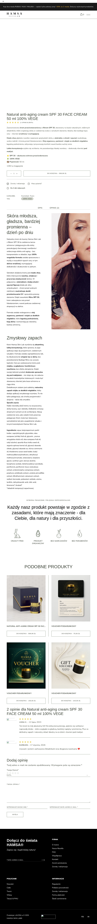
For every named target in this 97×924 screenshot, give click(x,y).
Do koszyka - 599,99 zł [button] (26, 634)
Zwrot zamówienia (59, 863)
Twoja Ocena (12, 770)
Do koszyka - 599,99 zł (57, 173)
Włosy (9, 895)
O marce (55, 845)
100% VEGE (27, 199)
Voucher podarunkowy (63, 626)
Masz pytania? (36, 183)
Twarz (32, 196)
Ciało (9, 887)
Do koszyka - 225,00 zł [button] (71, 701)
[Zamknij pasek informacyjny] (3, 1)
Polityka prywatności (60, 887)
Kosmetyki (25, 196)
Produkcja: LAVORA (14, 915)
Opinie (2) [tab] (54, 208)
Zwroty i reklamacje (17, 183)
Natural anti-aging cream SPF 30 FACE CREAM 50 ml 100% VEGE (26, 626)
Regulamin (56, 884)
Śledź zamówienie (59, 898)
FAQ (54, 852)
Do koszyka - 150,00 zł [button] (26, 701)
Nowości (10, 884)
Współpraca (57, 856)
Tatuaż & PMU (12, 898)
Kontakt (55, 859)
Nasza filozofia (57, 848)
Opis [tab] (40, 208)
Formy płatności (58, 895)
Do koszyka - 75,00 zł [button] (71, 634)
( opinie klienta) (26, 122)
